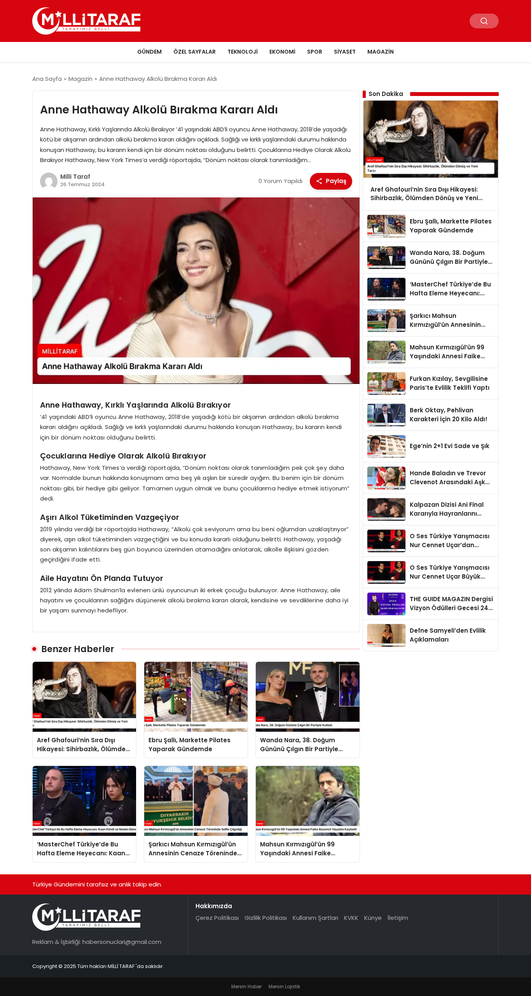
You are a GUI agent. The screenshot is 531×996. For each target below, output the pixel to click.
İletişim (398, 918)
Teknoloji (242, 52)
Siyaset (345, 52)
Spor (314, 52)
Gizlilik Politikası (266, 918)
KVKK (351, 918)
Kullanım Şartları (315, 918)
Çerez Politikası (217, 918)
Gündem (149, 52)
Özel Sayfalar (194, 52)
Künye (373, 918)
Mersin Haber (246, 986)
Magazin (380, 52)
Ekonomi (282, 52)
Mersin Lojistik (284, 986)
